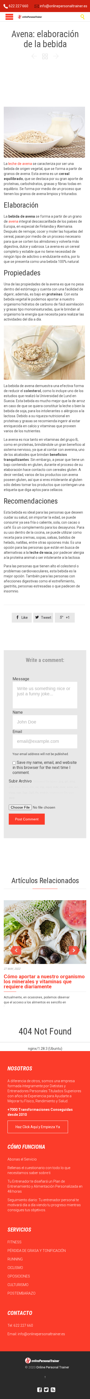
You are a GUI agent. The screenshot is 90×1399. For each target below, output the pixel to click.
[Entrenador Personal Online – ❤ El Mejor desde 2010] (30, 16)
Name (17, 712)
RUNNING (16, 1259)
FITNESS (15, 1242)
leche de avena (20, 164)
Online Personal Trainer (52, 1367)
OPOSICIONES (19, 1276)
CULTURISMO (18, 1285)
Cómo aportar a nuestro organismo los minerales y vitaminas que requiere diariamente (44, 982)
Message (20, 679)
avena (13, 221)
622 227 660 (18, 6)
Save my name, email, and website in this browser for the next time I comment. (44, 767)
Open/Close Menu (9, 16)
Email (17, 731)
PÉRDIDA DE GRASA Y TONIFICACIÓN (37, 1251)
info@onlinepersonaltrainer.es (63, 6)
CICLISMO (16, 1268)
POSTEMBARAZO (22, 1293)
